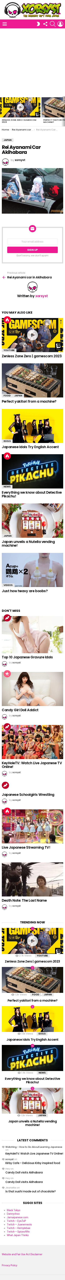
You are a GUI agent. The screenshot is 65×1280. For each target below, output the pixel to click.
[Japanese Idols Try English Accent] (32, 426)
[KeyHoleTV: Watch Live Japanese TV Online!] (32, 742)
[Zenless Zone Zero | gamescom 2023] (20, 107)
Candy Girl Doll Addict (20, 710)
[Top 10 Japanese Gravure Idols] (32, 634)
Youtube (9, 350)
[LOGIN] (60, 23)
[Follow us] (45, 23)
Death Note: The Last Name (24, 900)
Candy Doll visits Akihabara (24, 1172)
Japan (18, 395)
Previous (2, 111)
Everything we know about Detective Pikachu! (32, 494)
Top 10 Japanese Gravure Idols (27, 657)
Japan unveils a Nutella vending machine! (28, 543)
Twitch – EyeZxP (16, 1220)
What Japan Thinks (18, 1235)
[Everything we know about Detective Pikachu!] (32, 471)
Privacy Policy (9, 1265)
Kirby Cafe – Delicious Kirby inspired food (32, 1163)
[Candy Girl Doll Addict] (32, 689)
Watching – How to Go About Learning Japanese (33, 1147)
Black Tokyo (13, 1210)
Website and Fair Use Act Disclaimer (22, 1254)
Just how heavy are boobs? (25, 591)
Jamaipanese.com (17, 1217)
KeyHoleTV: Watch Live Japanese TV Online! (32, 765)
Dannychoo (13, 1213)
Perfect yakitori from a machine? (29, 401)
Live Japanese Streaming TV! (26, 847)
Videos (8, 585)
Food (7, 395)
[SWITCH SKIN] (38, 23)
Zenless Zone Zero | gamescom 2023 (19, 121)
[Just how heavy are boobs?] (32, 570)
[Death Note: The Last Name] (32, 879)
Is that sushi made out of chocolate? (30, 1191)
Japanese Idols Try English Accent (30, 447)
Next (63, 111)
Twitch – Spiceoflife (18, 1231)
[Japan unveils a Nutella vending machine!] (32, 520)
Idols (7, 441)
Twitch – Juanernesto (19, 1224)
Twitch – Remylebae (18, 1228)
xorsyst (9, 1159)
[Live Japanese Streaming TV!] (32, 826)
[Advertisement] (32, 62)
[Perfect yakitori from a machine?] (32, 380)
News (7, 486)
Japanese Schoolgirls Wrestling (28, 794)
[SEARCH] (53, 23)
